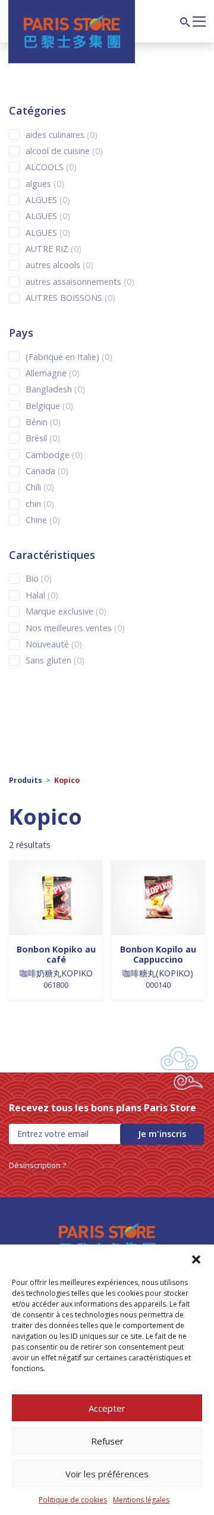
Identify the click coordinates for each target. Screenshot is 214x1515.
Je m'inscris (162, 1133)
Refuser (107, 1441)
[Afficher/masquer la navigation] (199, 20)
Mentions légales (141, 1500)
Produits (25, 780)
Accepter (107, 1408)
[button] (196, 1259)
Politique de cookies (73, 1500)
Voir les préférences (107, 1474)
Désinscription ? (37, 1165)
